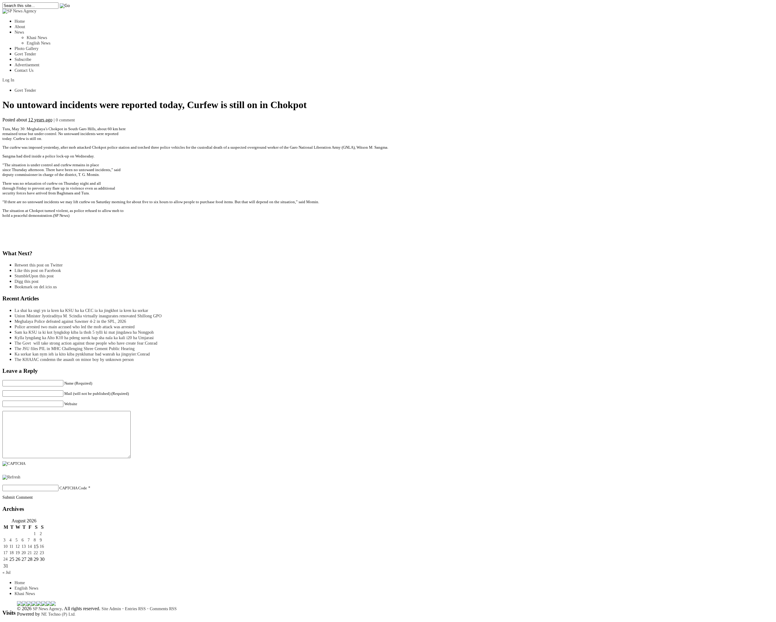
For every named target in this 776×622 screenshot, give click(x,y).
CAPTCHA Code (73, 488)
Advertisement (27, 65)
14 (30, 546)
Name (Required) (78, 383)
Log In (8, 80)
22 (36, 553)
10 (5, 546)
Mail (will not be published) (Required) (96, 393)
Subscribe (23, 59)
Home (20, 21)
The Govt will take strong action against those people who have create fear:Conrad (86, 343)
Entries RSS (135, 609)
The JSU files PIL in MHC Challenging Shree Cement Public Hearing (75, 348)
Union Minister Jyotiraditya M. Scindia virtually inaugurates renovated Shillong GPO (88, 316)
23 (42, 553)
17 (5, 553)
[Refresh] (11, 477)
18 (11, 553)
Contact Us (24, 70)
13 (24, 546)
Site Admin (111, 609)
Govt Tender (25, 54)
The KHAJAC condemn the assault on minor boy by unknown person (74, 359)
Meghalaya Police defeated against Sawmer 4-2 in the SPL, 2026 (70, 321)
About (20, 27)
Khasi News (37, 37)
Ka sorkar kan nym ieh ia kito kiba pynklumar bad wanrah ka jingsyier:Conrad (82, 354)
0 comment (65, 120)
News (19, 32)
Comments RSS (163, 609)
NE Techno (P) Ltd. (58, 614)
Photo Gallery (26, 48)
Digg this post (26, 281)
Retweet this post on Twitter (39, 265)
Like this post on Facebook (38, 270)
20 (24, 553)
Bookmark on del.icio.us (36, 287)
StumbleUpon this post (34, 276)
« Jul (6, 572)
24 (5, 559)
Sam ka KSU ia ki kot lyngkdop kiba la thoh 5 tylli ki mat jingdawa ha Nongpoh (84, 332)
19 (17, 553)
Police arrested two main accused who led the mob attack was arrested (75, 327)
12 (17, 546)
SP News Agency (47, 609)
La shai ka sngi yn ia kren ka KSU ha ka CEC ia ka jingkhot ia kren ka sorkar (81, 310)
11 (11, 546)
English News (38, 43)
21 (30, 553)
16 (42, 546)
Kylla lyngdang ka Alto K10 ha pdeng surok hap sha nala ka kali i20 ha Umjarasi (84, 338)
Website (70, 404)
